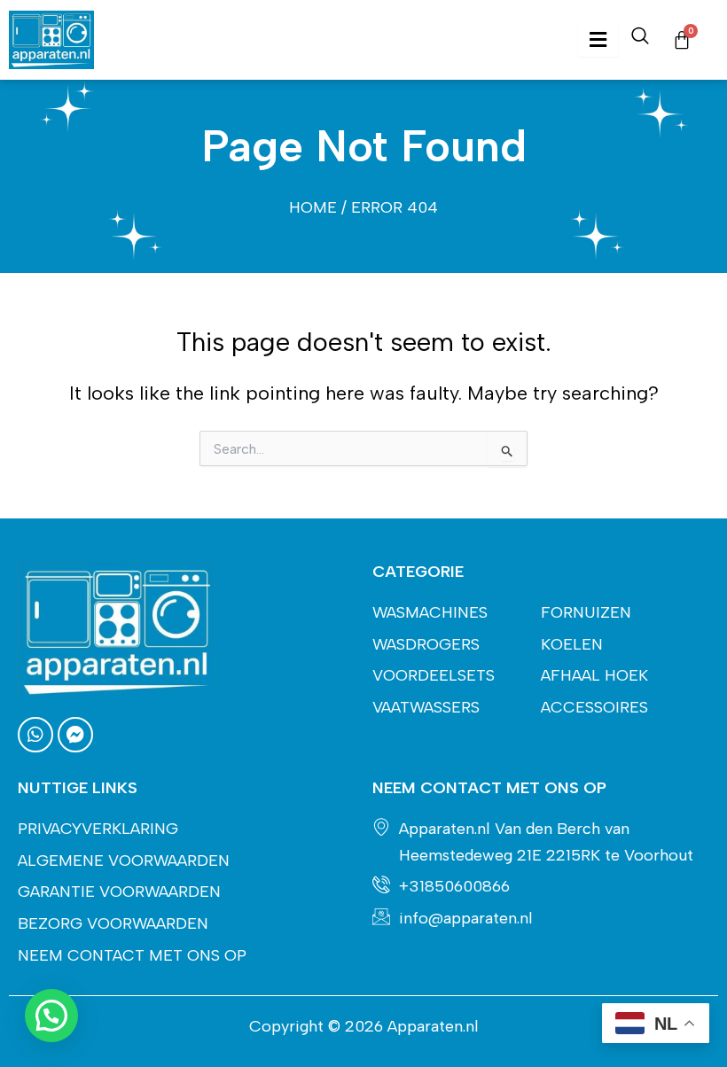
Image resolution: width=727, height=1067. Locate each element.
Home (313, 207)
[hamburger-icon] (598, 40)
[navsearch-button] (640, 40)
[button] (51, 1015)
